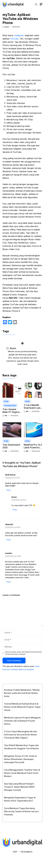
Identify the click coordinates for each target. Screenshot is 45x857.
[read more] (13, 4)
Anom (7, 27)
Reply (8, 490)
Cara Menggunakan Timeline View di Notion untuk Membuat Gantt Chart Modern (22, 773)
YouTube (14, 38)
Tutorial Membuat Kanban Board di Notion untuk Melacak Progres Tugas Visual (22, 706)
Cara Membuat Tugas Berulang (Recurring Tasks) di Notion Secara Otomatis (21, 811)
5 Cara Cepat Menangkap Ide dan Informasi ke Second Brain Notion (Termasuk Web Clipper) (20, 734)
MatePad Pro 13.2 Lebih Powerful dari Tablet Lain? (33, 448)
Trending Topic (10, 405)
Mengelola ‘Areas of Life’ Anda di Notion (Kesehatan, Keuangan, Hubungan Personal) (20, 759)
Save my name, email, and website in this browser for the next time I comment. (23, 653)
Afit (6, 415)
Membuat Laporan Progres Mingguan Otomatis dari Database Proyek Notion (22, 720)
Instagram (19, 35)
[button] (36, 4)
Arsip (6, 401)
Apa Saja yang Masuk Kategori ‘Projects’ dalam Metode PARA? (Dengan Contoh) (19, 786)
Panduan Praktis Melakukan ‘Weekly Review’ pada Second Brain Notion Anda (22, 693)
